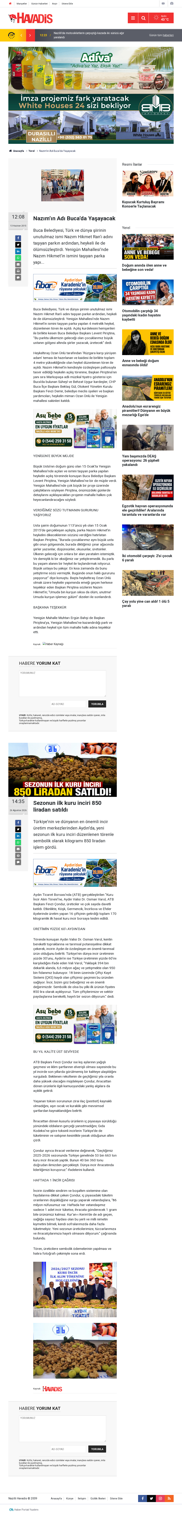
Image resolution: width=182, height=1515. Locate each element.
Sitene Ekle (67, 3)
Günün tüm (161, 35)
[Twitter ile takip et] (151, 1498)
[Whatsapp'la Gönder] (18, 258)
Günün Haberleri (39, 3)
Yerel (32, 151)
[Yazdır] (18, 271)
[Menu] (133, 18)
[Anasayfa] (10, 3)
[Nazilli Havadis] (30, 17)
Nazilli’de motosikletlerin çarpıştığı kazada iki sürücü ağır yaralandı (89, 35)
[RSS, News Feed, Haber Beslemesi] (169, 1498)
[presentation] (21, 35)
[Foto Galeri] (172, 3)
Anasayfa (18, 151)
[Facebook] (18, 238)
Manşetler (22, 3)
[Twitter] (18, 245)
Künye (69, 1498)
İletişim (82, 1498)
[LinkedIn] (18, 251)
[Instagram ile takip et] (160, 1498)
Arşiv (54, 3)
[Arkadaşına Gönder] (18, 264)
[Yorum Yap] (18, 277)
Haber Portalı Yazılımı (26, 1509)
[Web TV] (163, 3)
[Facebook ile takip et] (142, 1498)
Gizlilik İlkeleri (98, 1498)
